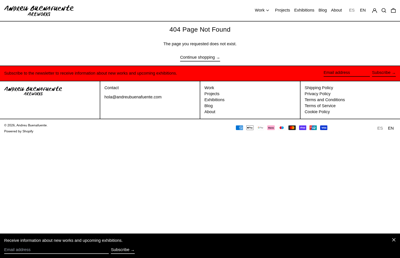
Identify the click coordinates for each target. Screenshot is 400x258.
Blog (208, 105)
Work (209, 87)
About (209, 111)
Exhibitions (214, 99)
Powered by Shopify (18, 131)
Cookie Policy (317, 111)
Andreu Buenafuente (31, 125)
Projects (211, 93)
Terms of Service (320, 105)
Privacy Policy (318, 93)
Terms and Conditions (325, 99)
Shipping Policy (319, 87)
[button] (393, 10)
